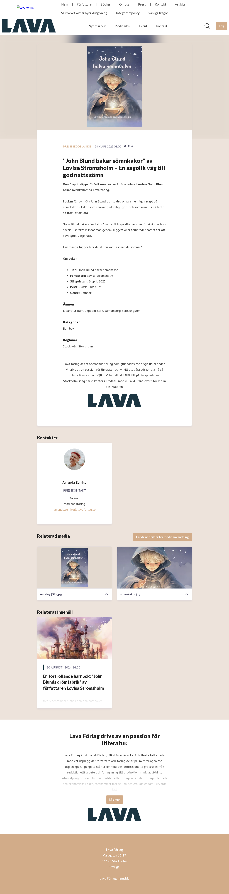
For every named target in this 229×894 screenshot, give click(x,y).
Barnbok (68, 328)
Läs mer (114, 800)
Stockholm (70, 346)
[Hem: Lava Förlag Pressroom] (29, 25)
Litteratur (69, 311)
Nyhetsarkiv (97, 26)
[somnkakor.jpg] (154, 568)
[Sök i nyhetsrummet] (207, 26)
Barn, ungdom (86, 311)
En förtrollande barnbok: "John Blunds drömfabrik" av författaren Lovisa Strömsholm (73, 682)
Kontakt (161, 26)
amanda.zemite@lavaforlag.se (74, 509)
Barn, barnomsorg (109, 311)
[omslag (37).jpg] (74, 568)
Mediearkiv (122, 26)
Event (143, 26)
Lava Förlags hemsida (114, 878)
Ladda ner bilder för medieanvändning (162, 537)
